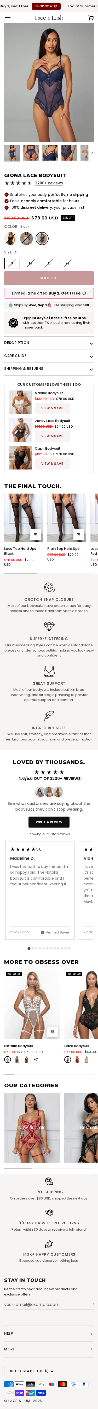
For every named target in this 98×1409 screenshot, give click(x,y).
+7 (35, 1059)
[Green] (17, 1059)
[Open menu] (12, 17)
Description (16, 342)
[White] (7, 1059)
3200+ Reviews (49, 183)
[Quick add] (35, 534)
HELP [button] (8, 1333)
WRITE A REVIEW (49, 822)
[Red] (77, 1059)
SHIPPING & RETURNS (23, 368)
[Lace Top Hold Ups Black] (23, 518)
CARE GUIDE (15, 355)
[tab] (28, 948)
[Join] (89, 1304)
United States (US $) (29, 1370)
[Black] (26, 1059)
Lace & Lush (20, 1400)
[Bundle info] (84, 293)
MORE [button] (9, 1349)
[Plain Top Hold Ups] (66, 518)
